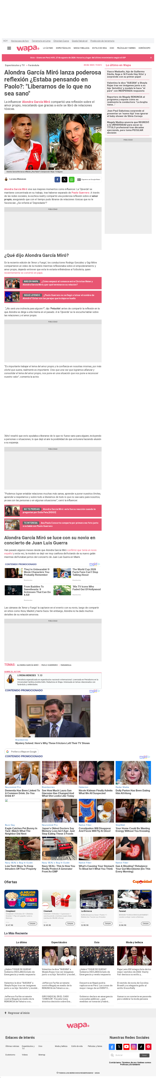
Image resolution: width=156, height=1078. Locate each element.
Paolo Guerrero (49, 665)
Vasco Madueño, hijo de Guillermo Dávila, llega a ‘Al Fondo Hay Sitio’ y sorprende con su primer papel (126, 74)
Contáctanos (115, 1063)
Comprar (32, 923)
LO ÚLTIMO (48, 48)
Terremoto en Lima (41, 41)
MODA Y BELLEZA (81, 48)
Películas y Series (95, 1046)
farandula (66, 665)
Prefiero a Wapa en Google (24, 751)
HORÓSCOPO (144, 48)
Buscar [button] (144, 1055)
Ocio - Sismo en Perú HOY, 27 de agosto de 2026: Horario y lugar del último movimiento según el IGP (78, 57)
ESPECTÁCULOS (63, 48)
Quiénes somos (144, 1063)
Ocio (40, 1046)
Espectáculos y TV (15, 65)
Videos (25, 1055)
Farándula (33, 65)
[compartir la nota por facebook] (57, 179)
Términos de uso (129, 1063)
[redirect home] (28, 48)
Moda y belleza (61, 1046)
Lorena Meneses (17, 179)
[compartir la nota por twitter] (64, 179)
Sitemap (41, 1055)
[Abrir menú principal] (9, 48)
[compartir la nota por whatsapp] (71, 179)
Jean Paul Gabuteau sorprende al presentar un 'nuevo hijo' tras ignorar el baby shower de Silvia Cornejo (127, 114)
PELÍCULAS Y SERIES (126, 48)
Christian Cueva (61, 41)
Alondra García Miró (28, 665)
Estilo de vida (77, 1046)
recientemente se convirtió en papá (23, 272)
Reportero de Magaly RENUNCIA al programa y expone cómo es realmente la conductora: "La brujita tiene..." (127, 101)
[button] (151, 58)
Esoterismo (10, 1055)
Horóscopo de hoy (20, 41)
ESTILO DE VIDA (99, 48)
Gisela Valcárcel (79, 41)
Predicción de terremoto (102, 41)
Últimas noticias (12, 1046)
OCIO (112, 48)
